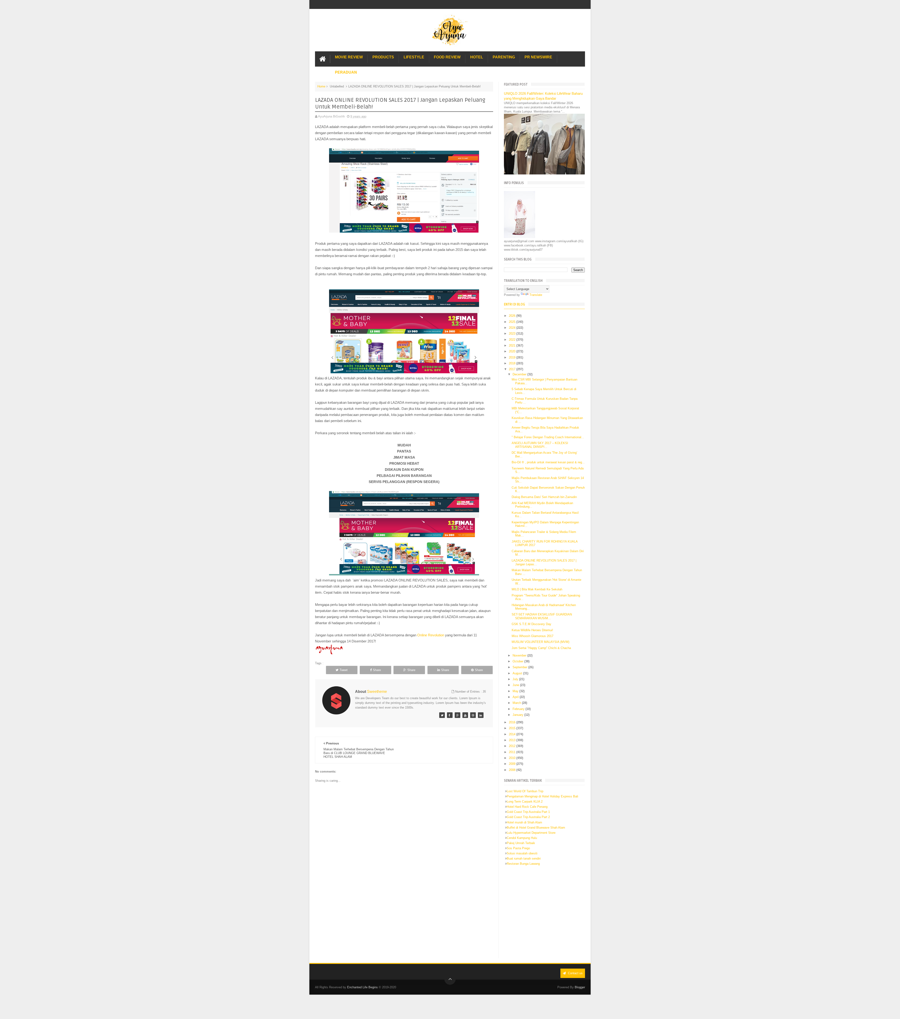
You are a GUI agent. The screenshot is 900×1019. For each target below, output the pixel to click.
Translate (535, 295)
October (518, 661)
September (520, 667)
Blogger (580, 987)
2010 (512, 758)
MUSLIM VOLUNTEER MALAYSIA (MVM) (540, 642)
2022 (512, 339)
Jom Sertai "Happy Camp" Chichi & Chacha (541, 648)
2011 (512, 752)
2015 (512, 728)
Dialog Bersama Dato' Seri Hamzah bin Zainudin (544, 497)
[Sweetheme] (442, 715)
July (516, 679)
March (517, 703)
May (516, 691)
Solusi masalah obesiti (522, 853)
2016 (512, 722)
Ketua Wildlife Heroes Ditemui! (532, 630)
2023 (512, 333)
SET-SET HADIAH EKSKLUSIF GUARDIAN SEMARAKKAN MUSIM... (542, 616)
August (518, 673)
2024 (512, 327)
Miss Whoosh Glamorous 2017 (532, 636)
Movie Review (349, 57)
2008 (512, 770)
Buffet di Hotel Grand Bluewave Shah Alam (536, 827)
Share (377, 670)
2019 (512, 357)
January (518, 715)
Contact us (575, 973)
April (516, 697)
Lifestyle (414, 57)
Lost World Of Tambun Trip (525, 791)
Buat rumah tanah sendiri (524, 858)
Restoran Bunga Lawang (523, 863)
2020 (512, 351)
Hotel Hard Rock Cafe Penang (527, 806)
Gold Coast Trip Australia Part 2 (528, 817)
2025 (512, 322)
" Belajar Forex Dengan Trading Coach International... (548, 437)
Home (321, 86)
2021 (512, 345)
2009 (512, 764)
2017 (512, 369)
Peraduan (346, 72)
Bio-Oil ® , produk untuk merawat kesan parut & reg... (548, 462)
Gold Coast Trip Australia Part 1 (528, 812)
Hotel (476, 57)
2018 (512, 363)
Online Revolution (431, 635)
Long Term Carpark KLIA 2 (525, 801)
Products (383, 57)
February (519, 709)
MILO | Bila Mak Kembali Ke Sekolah (537, 589)
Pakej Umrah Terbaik (521, 843)
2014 (512, 734)
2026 (512, 315)
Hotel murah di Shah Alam (524, 822)
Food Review (447, 57)
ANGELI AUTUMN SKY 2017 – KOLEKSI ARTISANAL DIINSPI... (540, 445)
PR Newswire (538, 57)
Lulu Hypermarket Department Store (531, 832)
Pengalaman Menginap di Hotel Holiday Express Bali (542, 796)
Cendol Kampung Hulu (522, 838)
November (520, 655)
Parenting (504, 57)
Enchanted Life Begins (362, 987)
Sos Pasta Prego (518, 848)
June (516, 685)
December (520, 374)
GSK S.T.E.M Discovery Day (531, 624)
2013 (512, 740)
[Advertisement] (404, 919)
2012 (512, 746)
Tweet (344, 670)
